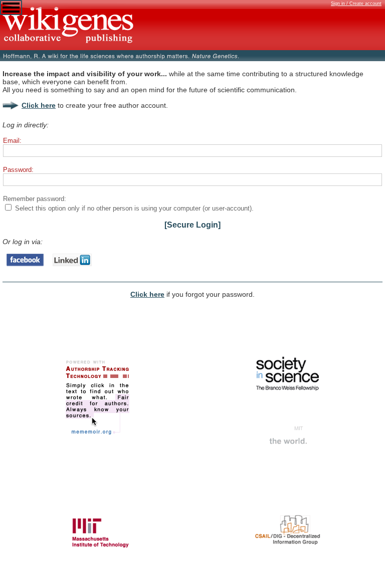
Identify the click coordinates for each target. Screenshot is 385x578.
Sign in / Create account (356, 3)
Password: (18, 169)
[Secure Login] (192, 225)
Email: (12, 140)
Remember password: (34, 199)
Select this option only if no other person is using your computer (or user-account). (134, 208)
